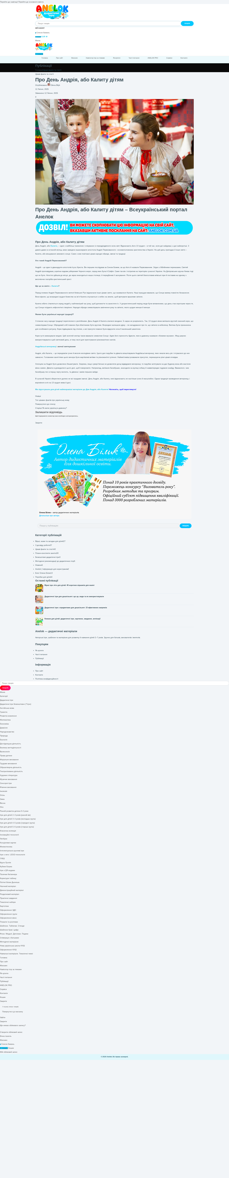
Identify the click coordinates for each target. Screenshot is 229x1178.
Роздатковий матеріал (9, 894)
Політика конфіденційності (46, 679)
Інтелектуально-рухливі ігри (12, 851)
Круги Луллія (5, 863)
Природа (4, 736)
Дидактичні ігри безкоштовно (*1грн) (15, 704)
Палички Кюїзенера (8, 874)
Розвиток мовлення (8, 716)
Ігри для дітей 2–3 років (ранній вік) (15, 815)
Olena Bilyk (55, 85)
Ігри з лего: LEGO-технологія (12, 855)
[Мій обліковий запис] (40, 28)
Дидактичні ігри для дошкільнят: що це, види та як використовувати (74, 596)
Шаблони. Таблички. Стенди (12, 926)
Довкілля (4, 728)
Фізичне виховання (8, 787)
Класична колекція (8, 831)
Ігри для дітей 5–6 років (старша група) (17, 827)
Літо (1, 807)
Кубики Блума (6, 867)
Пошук (185, 526)
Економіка (4, 724)
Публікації (39, 658)
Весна (2, 803)
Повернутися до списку (45, 404)
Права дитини (6, 756)
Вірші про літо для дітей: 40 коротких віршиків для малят (69, 585)
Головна (38, 70)
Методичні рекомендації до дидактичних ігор (55, 561)
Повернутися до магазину (12, 1012)
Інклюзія (3, 791)
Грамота (3, 712)
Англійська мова (7, 708)
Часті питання (41, 654)
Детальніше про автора (49, 516)
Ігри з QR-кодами (7, 870)
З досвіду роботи (43, 545)
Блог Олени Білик (44, 573)
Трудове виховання (8, 764)
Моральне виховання (9, 760)
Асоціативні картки (8, 843)
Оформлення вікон (8, 918)
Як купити (39, 650)
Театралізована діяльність (11, 771)
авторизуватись (72, 416)
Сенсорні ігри (6, 783)
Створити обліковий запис (11, 1032)
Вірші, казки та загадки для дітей (50, 541)
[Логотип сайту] (52, 19)
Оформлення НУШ (8, 950)
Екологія (3, 740)
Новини (39, 565)
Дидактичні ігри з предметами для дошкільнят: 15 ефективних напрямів (76, 608)
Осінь (2, 795)
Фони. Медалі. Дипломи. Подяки (14, 934)
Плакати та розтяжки (9, 922)
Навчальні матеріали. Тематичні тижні (16, 954)
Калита (55, 286)
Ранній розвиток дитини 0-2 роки (14, 811)
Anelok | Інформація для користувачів (52, 569)
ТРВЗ (2, 859)
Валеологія (5, 752)
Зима (2, 799)
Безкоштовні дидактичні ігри (47, 557)
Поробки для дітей (43, 577)
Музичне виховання (8, 779)
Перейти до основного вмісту (31, 2)
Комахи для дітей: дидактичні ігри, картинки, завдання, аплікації (72, 619)
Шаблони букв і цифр (9, 930)
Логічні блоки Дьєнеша (9, 882)
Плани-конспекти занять (46, 553)
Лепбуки (3, 839)
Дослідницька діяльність (10, 744)
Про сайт (39, 671)
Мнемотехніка (6, 847)
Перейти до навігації (9, 2)
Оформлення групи (8, 914)
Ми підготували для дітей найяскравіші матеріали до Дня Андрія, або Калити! (85, 389)
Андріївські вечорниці (45, 347)
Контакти (39, 675)
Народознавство (7, 732)
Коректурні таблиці (8, 878)
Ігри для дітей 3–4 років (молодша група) (18, 819)
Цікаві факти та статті (52, 70)
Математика (5, 720)
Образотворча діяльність (10, 767)
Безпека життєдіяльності (10, 748)
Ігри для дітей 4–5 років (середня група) (17, 823)
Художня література (8, 775)
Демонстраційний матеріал (12, 890)
